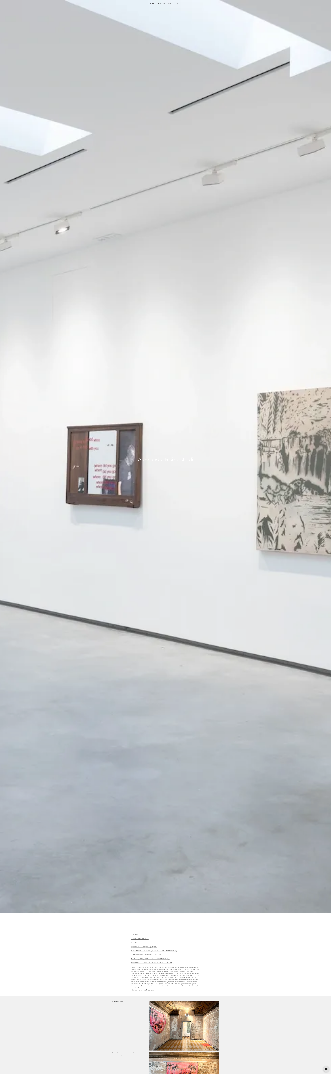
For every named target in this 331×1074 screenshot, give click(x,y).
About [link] (170, 3)
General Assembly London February (147, 954)
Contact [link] (178, 3)
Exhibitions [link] (161, 3)
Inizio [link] (152, 3)
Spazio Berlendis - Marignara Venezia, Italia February (154, 950)
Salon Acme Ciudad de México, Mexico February (152, 962)
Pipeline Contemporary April (144, 946)
